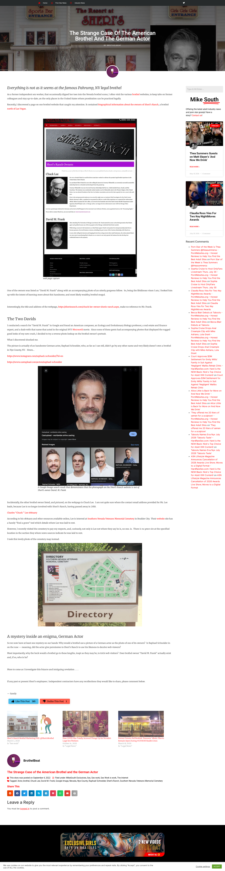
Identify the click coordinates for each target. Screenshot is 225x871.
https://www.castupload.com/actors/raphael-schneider (34, 362)
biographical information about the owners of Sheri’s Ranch (128, 104)
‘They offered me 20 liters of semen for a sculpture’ (205, 428)
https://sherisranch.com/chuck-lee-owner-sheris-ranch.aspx (88, 306)
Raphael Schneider (97, 781)
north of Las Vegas (16, 108)
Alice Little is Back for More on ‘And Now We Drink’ (206, 406)
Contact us (197, 115)
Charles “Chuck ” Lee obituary (22, 512)
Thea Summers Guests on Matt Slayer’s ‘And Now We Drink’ (204, 156)
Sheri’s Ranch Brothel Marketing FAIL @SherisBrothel (30, 738)
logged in (24, 808)
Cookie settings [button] (203, 866)
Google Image (62, 781)
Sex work (95, 778)
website (161, 518)
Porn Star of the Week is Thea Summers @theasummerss (206, 262)
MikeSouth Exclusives (76, 778)
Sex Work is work (108, 778)
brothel (136, 94)
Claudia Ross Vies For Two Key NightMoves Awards (203, 216)
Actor (20, 781)
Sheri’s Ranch (113, 781)
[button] (10, 793)
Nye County (82, 781)
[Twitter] (184, 3)
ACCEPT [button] (217, 866)
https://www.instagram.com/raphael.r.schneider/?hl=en (35, 356)
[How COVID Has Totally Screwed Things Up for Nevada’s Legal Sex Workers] (89, 724)
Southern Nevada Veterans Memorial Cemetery (111, 518)
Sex (88, 778)
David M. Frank (48, 781)
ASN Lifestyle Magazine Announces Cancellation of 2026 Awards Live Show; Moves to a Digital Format (206, 481)
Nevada (72, 781)
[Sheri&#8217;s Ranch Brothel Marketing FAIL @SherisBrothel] (33, 724)
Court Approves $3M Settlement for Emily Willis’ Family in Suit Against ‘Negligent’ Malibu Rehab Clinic (207, 381)
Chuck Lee (35, 781)
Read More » (195, 167)
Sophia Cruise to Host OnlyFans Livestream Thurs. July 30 (204, 284)
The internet (122, 778)
